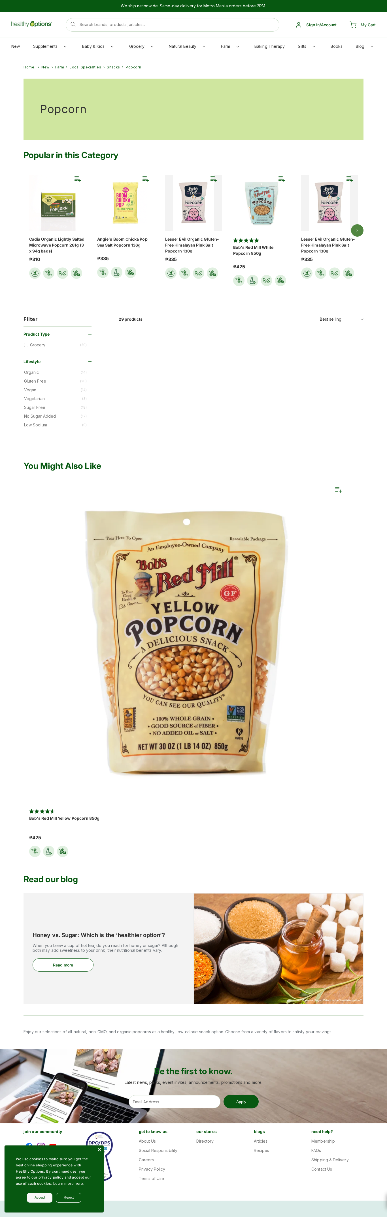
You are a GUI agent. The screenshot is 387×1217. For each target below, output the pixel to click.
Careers (146, 1159)
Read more (63, 965)
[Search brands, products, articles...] (73, 24)
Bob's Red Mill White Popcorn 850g (253, 250)
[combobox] (172, 25)
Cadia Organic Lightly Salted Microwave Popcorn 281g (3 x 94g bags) (56, 245)
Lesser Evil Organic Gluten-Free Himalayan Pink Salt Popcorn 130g (192, 245)
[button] (49, 47)
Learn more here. (68, 1183)
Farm (59, 67)
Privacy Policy (152, 1169)
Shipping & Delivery (329, 1159)
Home (29, 67)
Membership (323, 1141)
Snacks (113, 67)
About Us (147, 1141)
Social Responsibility (158, 1150)
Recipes (261, 1150)
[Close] (99, 1150)
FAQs (316, 1150)
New (45, 67)
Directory (205, 1141)
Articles (261, 1141)
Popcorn (133, 67)
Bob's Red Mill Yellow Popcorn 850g (64, 818)
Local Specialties (85, 67)
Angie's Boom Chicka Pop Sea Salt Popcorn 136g (122, 242)
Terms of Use (151, 1178)
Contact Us (321, 1169)
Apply (241, 1101)
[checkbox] (58, 345)
